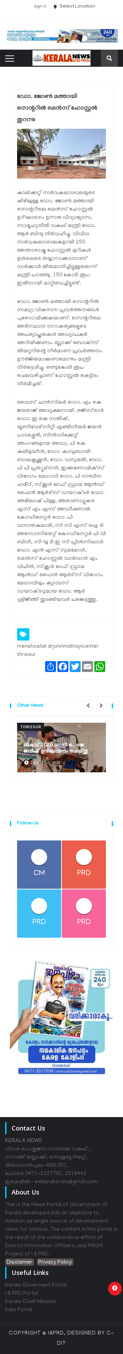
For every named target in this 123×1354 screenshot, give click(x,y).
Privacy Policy (55, 1263)
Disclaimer (19, 1263)
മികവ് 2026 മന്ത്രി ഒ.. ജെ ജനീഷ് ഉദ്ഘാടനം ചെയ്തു (56, 748)
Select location (76, 6)
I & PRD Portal (21, 1294)
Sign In (40, 7)
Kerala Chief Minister (31, 1302)
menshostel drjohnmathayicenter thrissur (58, 651)
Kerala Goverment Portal (36, 1285)
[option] (61, 747)
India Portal (18, 1310)
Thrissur (30, 726)
